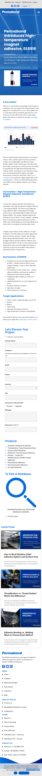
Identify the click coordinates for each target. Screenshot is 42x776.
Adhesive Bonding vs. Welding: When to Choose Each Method (19, 633)
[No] (33, 770)
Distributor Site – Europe (29, 2)
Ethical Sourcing (10, 722)
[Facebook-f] (12, 6)
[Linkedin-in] (18, 6)
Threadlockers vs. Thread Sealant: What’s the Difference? (20, 594)
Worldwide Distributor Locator (15, 707)
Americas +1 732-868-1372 (14, 746)
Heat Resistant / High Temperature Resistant (21, 60)
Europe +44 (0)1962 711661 (14, 750)
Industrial (18, 406)
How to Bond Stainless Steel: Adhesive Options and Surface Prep (21, 555)
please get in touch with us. (29, 319)
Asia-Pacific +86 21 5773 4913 (15, 755)
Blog (5, 695)
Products (7, 678)
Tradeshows (8, 711)
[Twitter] (15, 6)
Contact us (8, 703)
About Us (7, 718)
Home (6, 674)
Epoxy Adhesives (10, 57)
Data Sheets (8, 687)
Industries (7, 691)
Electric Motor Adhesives (27, 57)
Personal (9, 406)
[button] (26, 5)
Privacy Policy (9, 726)
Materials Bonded (10, 682)
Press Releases (9, 730)
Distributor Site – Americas (13, 2)
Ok (16, 773)
